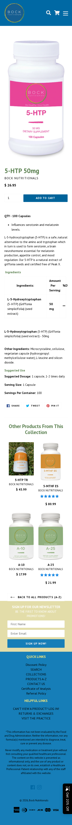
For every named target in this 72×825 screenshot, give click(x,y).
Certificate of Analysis (36, 689)
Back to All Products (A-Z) (39, 597)
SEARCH (36, 669)
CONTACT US (36, 684)
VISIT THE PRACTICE (36, 718)
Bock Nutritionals (38, 800)
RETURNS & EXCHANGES (36, 713)
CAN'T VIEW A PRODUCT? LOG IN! (36, 709)
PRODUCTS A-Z (36, 679)
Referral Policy (36, 693)
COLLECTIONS (36, 674)
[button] (49, 496)
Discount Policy (36, 665)
